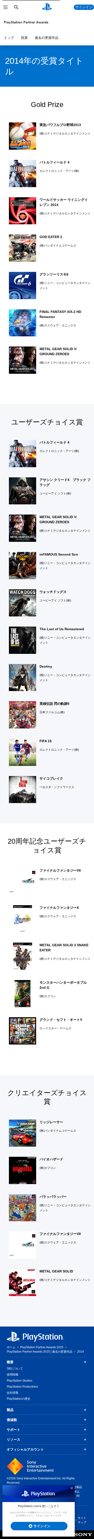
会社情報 (12, 1392)
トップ (9, 37)
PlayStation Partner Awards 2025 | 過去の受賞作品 (39, 1351)
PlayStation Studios (19, 1380)
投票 (24, 37)
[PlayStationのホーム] (47, 7)
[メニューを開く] (5, 7)
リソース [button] (13, 1439)
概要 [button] (10, 1362)
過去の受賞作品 (46, 37)
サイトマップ (82, 1520)
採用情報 (12, 1374)
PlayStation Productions (22, 1386)
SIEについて (15, 1368)
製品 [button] (10, 1410)
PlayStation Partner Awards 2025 (41, 1347)
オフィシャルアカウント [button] (25, 1449)
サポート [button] (13, 1430)
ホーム (11, 1347)
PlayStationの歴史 (18, 1398)
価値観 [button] (12, 1420)
